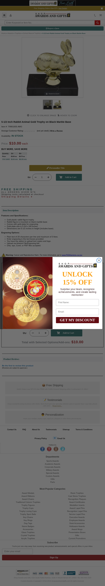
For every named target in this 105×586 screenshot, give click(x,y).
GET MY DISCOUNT (77, 320)
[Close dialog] (99, 260)
